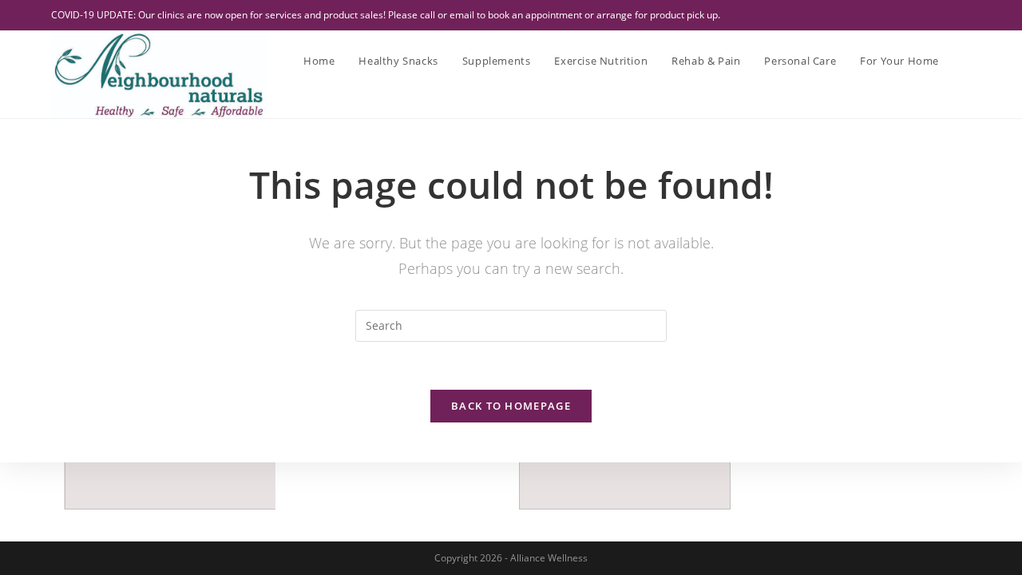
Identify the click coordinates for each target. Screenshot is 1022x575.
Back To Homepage (511, 406)
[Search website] (967, 60)
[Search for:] (511, 324)
